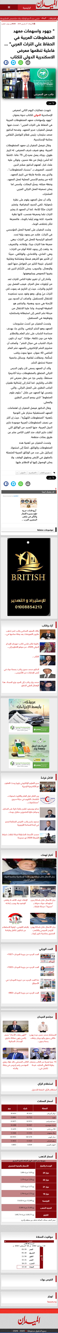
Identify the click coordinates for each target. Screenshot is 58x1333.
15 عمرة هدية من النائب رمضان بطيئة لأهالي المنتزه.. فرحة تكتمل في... (43, 1065)
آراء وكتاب (47, 625)
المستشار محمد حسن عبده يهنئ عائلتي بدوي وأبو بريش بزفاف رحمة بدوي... (43, 1038)
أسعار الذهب (46, 1156)
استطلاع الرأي (45, 1083)
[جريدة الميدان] (29, 577)
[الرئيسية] (27, 7)
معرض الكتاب (44, 473)
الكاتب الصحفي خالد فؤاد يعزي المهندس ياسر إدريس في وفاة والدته (16, 1065)
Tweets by (52, 1301)
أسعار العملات (45, 1100)
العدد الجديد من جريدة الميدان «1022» (23, 967)
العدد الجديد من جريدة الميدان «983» (23, 992)
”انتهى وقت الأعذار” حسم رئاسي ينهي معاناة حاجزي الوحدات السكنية (16, 1038)
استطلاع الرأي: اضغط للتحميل (44, 1089)
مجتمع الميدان (45, 1016)
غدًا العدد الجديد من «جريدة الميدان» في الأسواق (22, 981)
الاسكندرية (32, 473)
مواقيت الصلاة (44, 1236)
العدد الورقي (46, 948)
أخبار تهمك (47, 854)
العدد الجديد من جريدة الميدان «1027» (23, 954)
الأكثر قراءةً (47, 777)
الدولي (37, 114)
